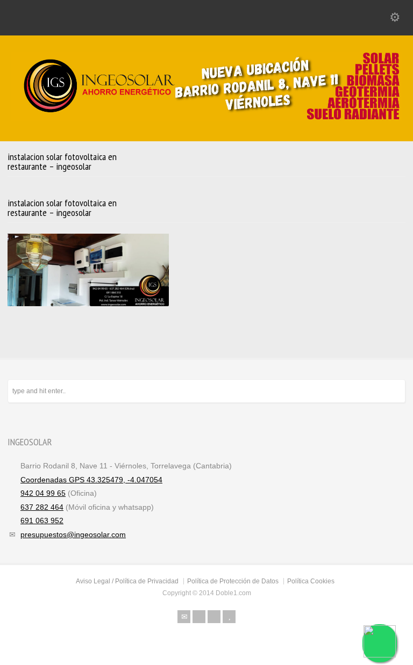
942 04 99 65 (43, 493)
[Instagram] (214, 616)
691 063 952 (41, 520)
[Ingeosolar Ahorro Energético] (206, 118)
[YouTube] (229, 616)
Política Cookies (310, 581)
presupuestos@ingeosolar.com (73, 534)
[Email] (183, 616)
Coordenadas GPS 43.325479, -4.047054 (91, 479)
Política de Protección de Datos (233, 581)
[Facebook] (199, 616)
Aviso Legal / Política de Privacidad (127, 581)
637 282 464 (41, 507)
